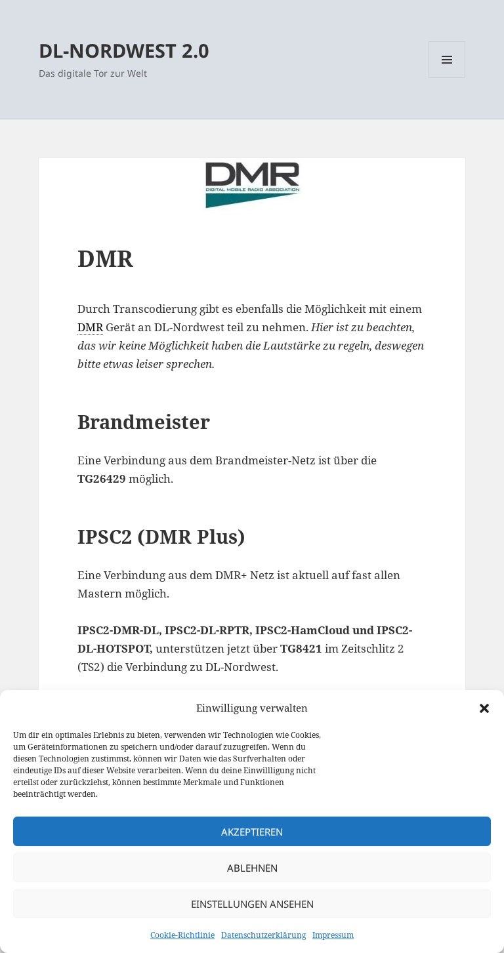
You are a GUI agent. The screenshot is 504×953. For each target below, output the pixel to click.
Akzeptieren (252, 831)
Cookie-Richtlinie (182, 935)
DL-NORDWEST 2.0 (124, 50)
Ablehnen (252, 867)
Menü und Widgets (447, 77)
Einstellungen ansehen (252, 903)
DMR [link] (90, 327)
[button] (484, 708)
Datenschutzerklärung (263, 935)
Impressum (333, 935)
